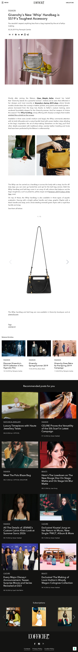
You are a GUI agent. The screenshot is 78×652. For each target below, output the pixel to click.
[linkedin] (18, 35)
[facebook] (12, 35)
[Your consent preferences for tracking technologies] (74, 648)
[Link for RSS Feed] (43, 644)
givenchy (12, 327)
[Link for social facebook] (35, 644)
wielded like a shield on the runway (21, 115)
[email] (9, 35)
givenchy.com (13, 314)
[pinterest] (15, 35)
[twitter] (21, 35)
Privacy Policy (37, 649)
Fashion (12, 10)
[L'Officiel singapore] (39, 2)
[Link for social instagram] (39, 644)
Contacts (27, 649)
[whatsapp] (24, 35)
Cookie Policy (49, 649)
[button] (67, 262)
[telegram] (27, 35)
